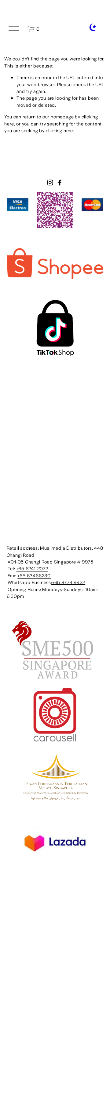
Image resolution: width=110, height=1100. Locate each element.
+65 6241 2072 (32, 568)
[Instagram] (50, 182)
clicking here (59, 130)
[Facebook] (60, 182)
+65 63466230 (34, 575)
